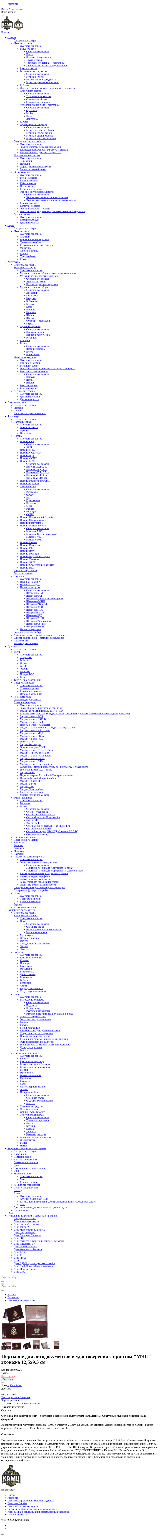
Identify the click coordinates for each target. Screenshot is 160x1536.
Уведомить (7, 1379)
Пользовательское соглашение (24, 1506)
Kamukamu (16, 1385)
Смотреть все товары (25, 40)
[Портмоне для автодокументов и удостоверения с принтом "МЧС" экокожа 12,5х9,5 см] (6, 1348)
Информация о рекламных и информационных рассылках (39, 1511)
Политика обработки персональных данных (31, 1500)
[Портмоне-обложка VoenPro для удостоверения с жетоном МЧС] (17, 1348)
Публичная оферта (17, 1514)
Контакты (13, 3)
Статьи (11, 1495)
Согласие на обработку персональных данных (32, 1509)
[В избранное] (2, 1382)
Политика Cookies (17, 1503)
